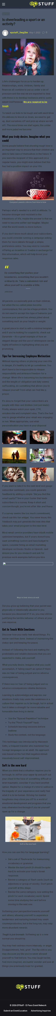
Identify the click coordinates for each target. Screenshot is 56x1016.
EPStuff (20, 1005)
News (5, 14)
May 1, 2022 (34, 32)
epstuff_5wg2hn (19, 32)
